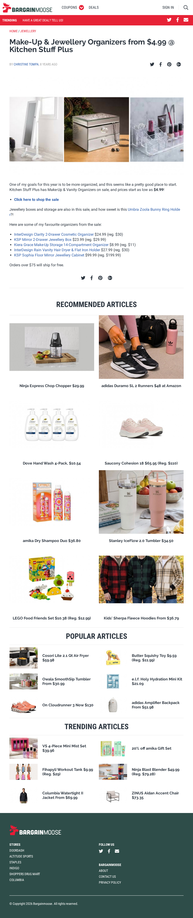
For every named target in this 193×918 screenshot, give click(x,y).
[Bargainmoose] (27, 7)
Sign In (168, 7)
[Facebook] (160, 64)
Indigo (14, 868)
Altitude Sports (21, 856)
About (103, 871)
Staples (15, 862)
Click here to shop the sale (36, 199)
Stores (14, 844)
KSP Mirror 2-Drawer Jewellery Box (43, 239)
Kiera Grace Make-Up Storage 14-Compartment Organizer (61, 245)
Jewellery (28, 31)
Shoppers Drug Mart (24, 874)
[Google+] (179, 64)
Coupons (69, 7)
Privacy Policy (110, 882)
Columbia (16, 880)
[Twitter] (152, 64)
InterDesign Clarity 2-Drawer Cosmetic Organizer (54, 234)
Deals (94, 7)
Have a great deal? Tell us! (43, 20)
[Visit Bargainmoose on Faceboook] (177, 20)
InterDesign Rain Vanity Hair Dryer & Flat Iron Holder (57, 250)
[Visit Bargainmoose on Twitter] (169, 20)
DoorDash (16, 850)
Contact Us (107, 876)
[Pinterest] (169, 64)
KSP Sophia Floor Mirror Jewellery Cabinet (49, 255)
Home (13, 31)
